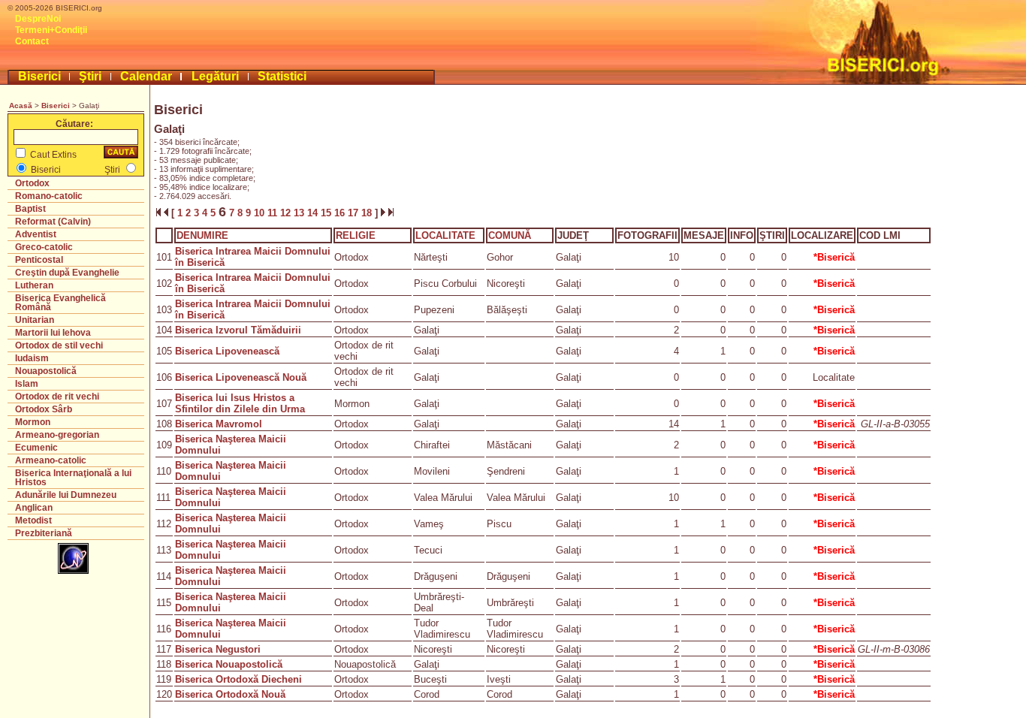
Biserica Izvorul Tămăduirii (238, 330)
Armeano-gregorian (57, 434)
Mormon (32, 422)
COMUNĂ (509, 235)
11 (273, 213)
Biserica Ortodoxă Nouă (230, 694)
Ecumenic (36, 447)
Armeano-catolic (50, 460)
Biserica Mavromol (218, 424)
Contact (32, 41)
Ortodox (32, 183)
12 (287, 213)
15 (327, 213)
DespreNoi (38, 19)
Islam (26, 383)
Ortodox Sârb (43, 409)
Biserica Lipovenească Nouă (240, 377)
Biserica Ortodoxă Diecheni (238, 679)
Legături (215, 76)
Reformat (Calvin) (53, 221)
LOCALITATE (445, 235)
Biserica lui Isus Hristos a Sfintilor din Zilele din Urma (240, 403)
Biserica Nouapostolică (228, 664)
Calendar (146, 76)
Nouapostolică (46, 371)
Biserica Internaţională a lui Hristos (73, 478)
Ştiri (90, 76)
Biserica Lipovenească (227, 351)
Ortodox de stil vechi (59, 345)
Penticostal (39, 259)
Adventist (35, 234)
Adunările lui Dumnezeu (65, 494)
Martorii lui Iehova (53, 332)
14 (314, 213)
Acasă (20, 105)
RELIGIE (356, 235)
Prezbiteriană (43, 533)
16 (341, 213)
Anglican (34, 507)
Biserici (39, 76)
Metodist (33, 520)
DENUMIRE (202, 235)
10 (260, 213)
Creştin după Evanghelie (67, 272)
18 (368, 213)
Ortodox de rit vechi (57, 396)
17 (354, 213)
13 (300, 213)
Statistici (282, 76)
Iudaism (32, 358)
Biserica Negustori (218, 649)
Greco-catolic (44, 247)
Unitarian (34, 319)
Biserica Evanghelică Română (60, 303)
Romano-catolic (49, 196)
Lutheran (34, 285)
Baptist (30, 208)
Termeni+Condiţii (51, 30)
